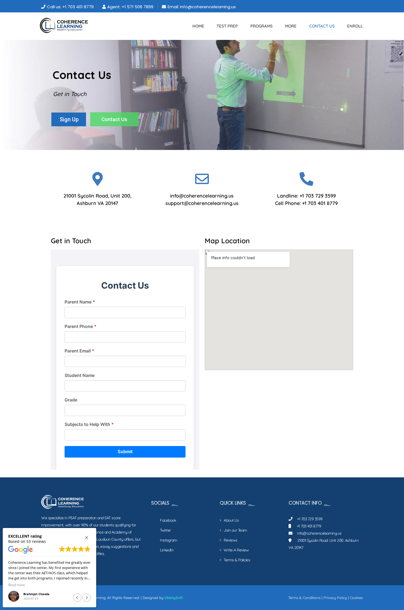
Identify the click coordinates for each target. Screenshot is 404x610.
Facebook (168, 520)
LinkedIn (166, 550)
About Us (231, 520)
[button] (86, 538)
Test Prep (227, 26)
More (291, 26)
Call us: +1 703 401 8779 (70, 7)
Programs (261, 26)
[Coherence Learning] (64, 25)
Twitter (165, 530)
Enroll (355, 26)
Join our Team (235, 530)
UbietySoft (173, 597)
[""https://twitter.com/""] (342, 7)
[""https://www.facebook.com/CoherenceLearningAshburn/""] (349, 7)
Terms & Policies (237, 559)
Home (198, 26)
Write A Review (236, 550)
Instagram (168, 540)
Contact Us (322, 26)
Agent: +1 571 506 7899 (130, 7)
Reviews (230, 540)
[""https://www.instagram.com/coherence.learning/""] (357, 7)
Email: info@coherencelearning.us (202, 7)
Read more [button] (16, 584)
